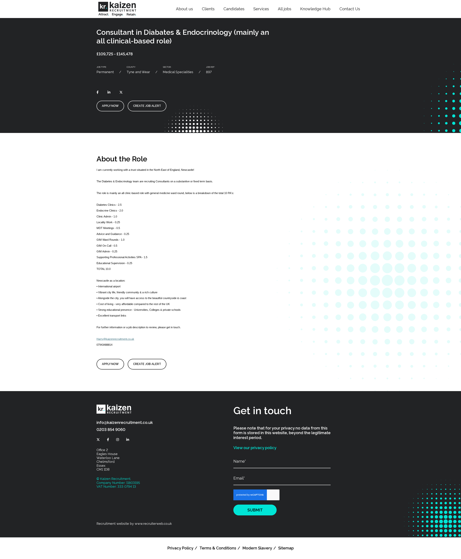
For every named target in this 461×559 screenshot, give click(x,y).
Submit (255, 510)
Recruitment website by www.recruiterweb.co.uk (134, 523)
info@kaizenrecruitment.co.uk (125, 422)
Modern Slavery (257, 548)
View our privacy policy (254, 447)
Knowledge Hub (315, 8)
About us (184, 8)
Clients (208, 8)
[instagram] (117, 440)
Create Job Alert (147, 106)
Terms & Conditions (218, 548)
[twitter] (121, 92)
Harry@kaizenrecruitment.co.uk (115, 339)
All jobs (284, 8)
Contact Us (349, 8)
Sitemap (286, 548)
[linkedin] (109, 92)
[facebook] (98, 92)
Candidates (233, 8)
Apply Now (110, 106)
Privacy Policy (180, 548)
